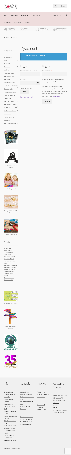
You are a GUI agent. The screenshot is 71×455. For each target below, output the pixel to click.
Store (5, 15)
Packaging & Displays (10, 92)
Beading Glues (8, 250)
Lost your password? (26, 97)
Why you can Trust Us (60, 410)
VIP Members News (26, 419)
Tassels (6, 276)
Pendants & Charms (9, 95)
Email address (50, 71)
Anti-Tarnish (7, 248)
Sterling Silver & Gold (10, 111)
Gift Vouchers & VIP (9, 82)
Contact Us (36, 15)
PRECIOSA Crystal (9, 101)
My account (17, 22)
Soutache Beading (9, 428)
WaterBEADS (7, 120)
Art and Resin (8, 57)
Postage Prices (41, 409)
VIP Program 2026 (26, 422)
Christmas (7, 67)
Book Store (7, 63)
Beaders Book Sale (26, 394)
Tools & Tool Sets (9, 278)
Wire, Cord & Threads (10, 123)
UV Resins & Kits (8, 280)
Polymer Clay (7, 98)
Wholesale (7, 22)
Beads (5, 60)
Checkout (27, 22)
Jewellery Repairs (59, 412)
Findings (6, 70)
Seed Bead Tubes (9, 271)
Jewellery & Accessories (11, 86)
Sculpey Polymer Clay (10, 269)
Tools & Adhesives (9, 117)
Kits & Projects (8, 89)
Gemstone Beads (9, 76)
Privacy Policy (41, 392)
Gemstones (7, 79)
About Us (56, 403)
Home (7, 37)
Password (26, 79)
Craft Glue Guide (9, 399)
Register (47, 101)
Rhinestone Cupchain (10, 267)
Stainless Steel (8, 273)
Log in (24, 91)
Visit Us (55, 405)
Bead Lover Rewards (26, 417)
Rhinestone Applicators (10, 265)
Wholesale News (25, 424)
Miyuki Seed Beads (9, 259)
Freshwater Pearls (9, 73)
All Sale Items (24, 392)
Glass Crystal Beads (9, 257)
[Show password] (38, 83)
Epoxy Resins (7, 255)
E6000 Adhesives (8, 252)
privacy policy (57, 96)
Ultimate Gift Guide (10, 440)
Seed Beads (7, 108)
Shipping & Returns (43, 394)
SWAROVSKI (7, 114)
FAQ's (55, 408)
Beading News (25, 15)
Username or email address (30, 71)
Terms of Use (41, 397)
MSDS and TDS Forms (10, 426)
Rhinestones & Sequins (10, 104)
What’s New (14, 15)
